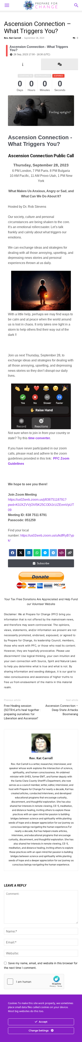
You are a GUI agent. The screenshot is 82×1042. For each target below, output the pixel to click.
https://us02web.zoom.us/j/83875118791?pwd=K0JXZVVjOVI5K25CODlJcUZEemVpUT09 (41, 504)
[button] (76, 5)
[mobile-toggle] (6, 5)
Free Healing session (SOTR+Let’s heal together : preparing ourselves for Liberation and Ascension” (22, 712)
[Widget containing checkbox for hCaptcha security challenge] (34, 981)
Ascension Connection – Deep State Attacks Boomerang (61, 710)
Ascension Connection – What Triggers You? (37, 27)
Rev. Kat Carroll (12, 37)
